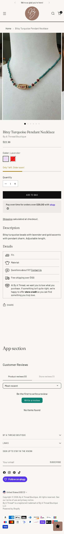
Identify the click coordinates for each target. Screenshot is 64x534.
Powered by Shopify (11, 508)
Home (8, 28)
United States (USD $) (16, 492)
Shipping (7, 218)
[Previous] (15, 2)
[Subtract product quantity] (6, 184)
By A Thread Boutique (14, 136)
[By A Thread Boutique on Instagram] (9, 473)
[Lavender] (6, 159)
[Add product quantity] (15, 184)
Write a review (32, 400)
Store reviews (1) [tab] (46, 376)
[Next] (49, 2)
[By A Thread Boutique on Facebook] (5, 473)
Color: (11, 152)
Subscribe (55, 462)
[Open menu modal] (4, 13)
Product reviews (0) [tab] (17, 376)
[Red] (13, 159)
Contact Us (36, 270)
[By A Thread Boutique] (32, 13)
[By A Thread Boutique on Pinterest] (14, 473)
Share (10, 305)
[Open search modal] (53, 13)
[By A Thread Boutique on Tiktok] (19, 473)
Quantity (7, 177)
